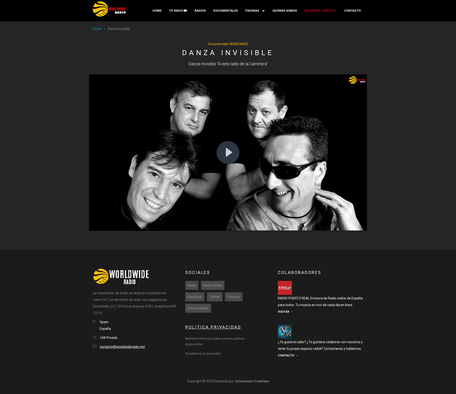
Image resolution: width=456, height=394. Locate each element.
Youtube (233, 297)
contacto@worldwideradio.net (122, 347)
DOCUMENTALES (225, 10)
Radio (192, 285)
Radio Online (212, 285)
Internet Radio (198, 308)
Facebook (195, 297)
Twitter (214, 297)
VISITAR (283, 311)
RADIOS (200, 10)
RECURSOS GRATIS (318, 10)
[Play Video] (228, 152)
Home (157, 10)
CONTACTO (352, 10)
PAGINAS (252, 10)
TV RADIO (176, 10)
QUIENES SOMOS (284, 10)
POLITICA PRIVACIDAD (213, 327)
